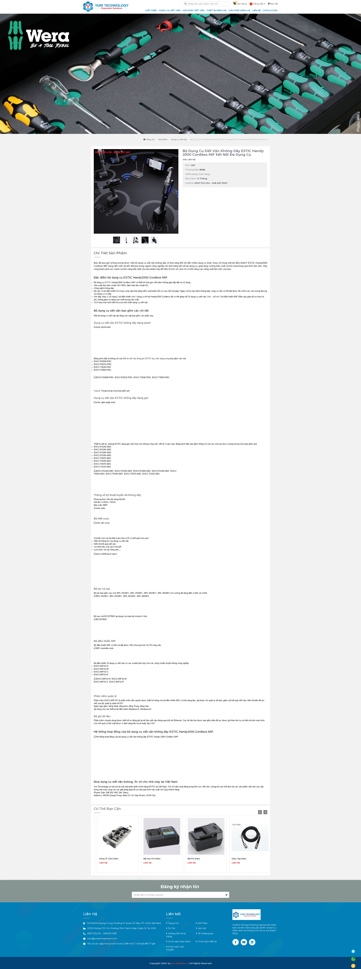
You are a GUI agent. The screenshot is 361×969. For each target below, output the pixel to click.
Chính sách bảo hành (179, 941)
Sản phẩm (163, 139)
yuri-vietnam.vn (179, 963)
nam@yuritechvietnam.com (102, 938)
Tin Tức (171, 928)
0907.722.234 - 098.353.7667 (102, 933)
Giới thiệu (151, 10)
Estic (202, 169)
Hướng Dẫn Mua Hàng (176, 935)
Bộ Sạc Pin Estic (104, 858)
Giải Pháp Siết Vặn (193, 10)
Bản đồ (274, 3)
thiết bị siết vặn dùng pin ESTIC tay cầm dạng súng (146, 358)
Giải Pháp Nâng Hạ (239, 10)
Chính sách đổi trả (207, 941)
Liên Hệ (201, 928)
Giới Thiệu (202, 923)
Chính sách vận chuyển (175, 948)
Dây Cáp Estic (191, 858)
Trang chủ (150, 139)
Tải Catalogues (205, 933)
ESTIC (108, 282)
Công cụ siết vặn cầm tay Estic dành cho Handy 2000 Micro (244, 859)
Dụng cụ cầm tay (179, 139)
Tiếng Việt (258, 3)
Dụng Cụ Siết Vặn (169, 10)
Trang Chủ (173, 923)
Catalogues (270, 10)
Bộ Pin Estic (146, 858)
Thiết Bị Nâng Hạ (216, 10)
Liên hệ (256, 10)
